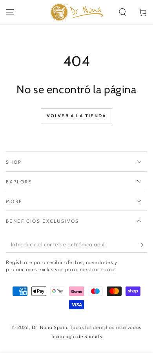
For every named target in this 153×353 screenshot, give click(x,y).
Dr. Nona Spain (49, 327)
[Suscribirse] (142, 244)
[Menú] (10, 12)
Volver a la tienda (77, 115)
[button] (122, 12)
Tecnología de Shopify (77, 336)
